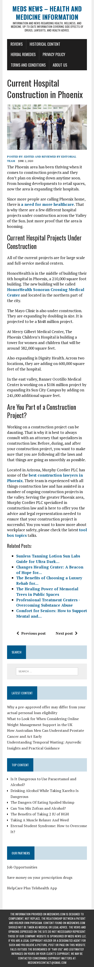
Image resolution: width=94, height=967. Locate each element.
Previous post (33, 633)
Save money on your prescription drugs (39, 877)
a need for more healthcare (47, 204)
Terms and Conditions (28, 65)
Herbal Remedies (23, 54)
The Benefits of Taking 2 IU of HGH (39, 814)
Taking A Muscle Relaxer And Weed (39, 820)
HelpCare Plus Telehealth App (32, 888)
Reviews (16, 44)
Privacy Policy (54, 54)
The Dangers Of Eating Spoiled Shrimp (42, 802)
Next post (64, 633)
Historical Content (45, 44)
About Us (60, 65)
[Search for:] (47, 670)
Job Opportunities (22, 867)
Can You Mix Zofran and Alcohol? (38, 808)
